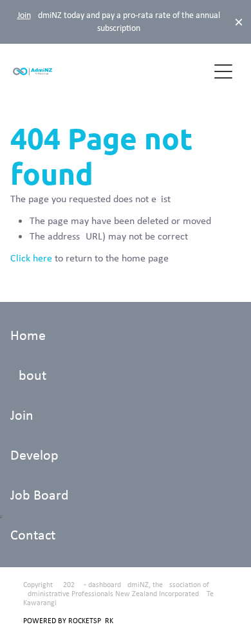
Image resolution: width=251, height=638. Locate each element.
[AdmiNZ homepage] (110, 71)
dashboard (104, 584)
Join (24, 15)
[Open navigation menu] (223, 71)
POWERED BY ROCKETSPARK (68, 620)
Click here (31, 258)
